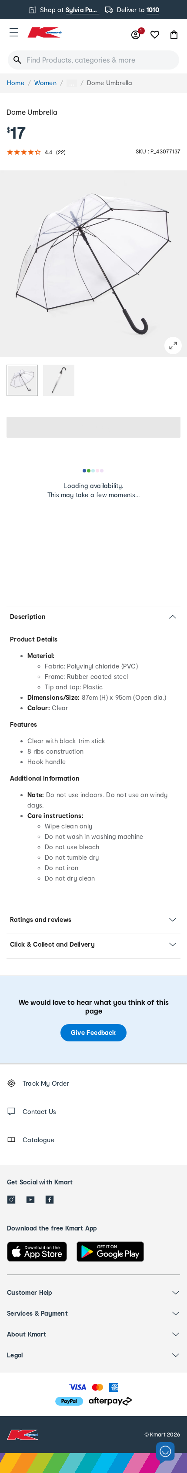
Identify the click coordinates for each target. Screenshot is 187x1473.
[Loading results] (93, 470)
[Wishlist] (155, 34)
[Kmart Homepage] (44, 32)
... (71, 83)
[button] (13, 32)
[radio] (22, 380)
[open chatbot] (165, 1453)
